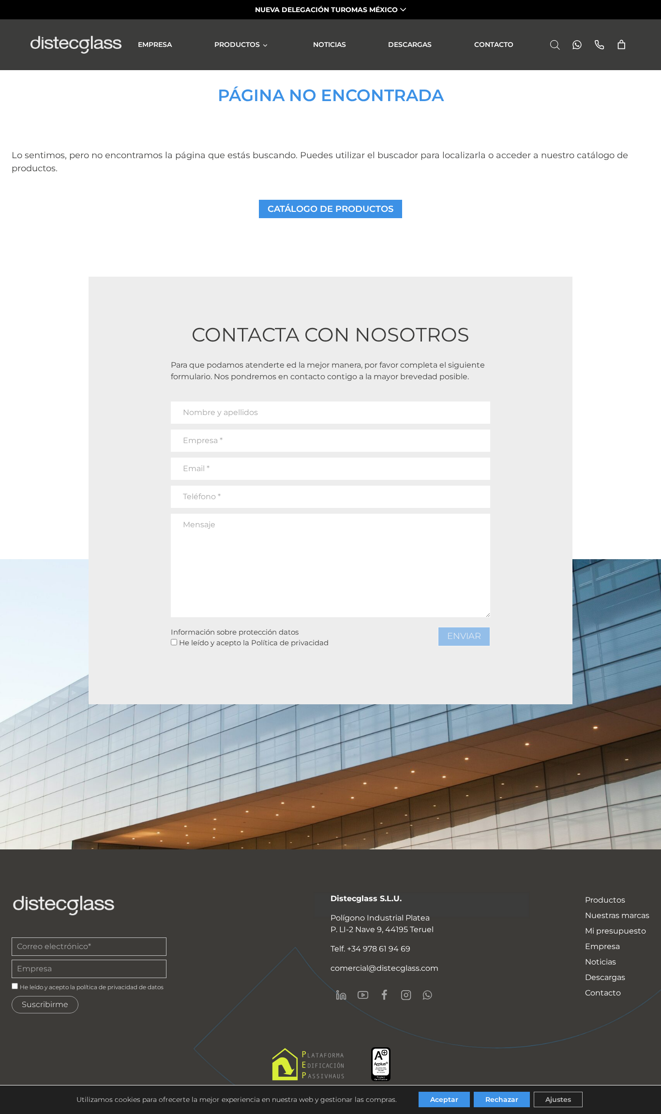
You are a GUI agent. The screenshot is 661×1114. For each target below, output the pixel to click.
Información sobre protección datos (235, 632)
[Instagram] (405, 995)
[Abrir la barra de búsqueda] (555, 44)
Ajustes (558, 1099)
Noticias (329, 44)
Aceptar (444, 1099)
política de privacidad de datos (120, 987)
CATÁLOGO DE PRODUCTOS (330, 209)
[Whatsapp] (574, 44)
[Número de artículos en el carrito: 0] (621, 45)
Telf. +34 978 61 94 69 (370, 948)
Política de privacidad (290, 642)
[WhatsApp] (427, 995)
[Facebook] (384, 995)
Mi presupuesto (615, 931)
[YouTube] (362, 995)
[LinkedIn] (341, 995)
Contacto (493, 44)
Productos (237, 44)
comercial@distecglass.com (384, 968)
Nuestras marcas (617, 915)
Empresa (155, 44)
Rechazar (501, 1099)
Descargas (410, 44)
